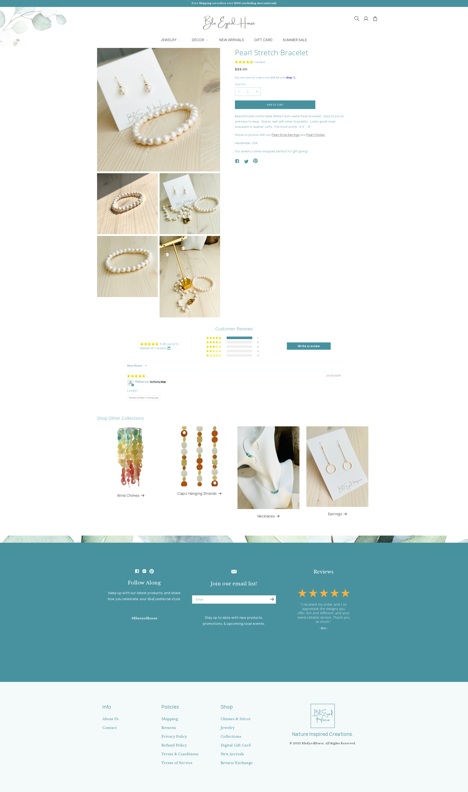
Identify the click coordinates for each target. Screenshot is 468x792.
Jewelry (228, 727)
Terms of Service (177, 763)
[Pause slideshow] (345, 652)
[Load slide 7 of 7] (330, 651)
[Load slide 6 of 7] (326, 651)
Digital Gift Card (236, 745)
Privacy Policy (174, 736)
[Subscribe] (272, 599)
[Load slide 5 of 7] (322, 651)
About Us (110, 719)
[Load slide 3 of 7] (315, 651)
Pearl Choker (315, 135)
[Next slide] (336, 652)
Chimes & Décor (236, 719)
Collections (231, 736)
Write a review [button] (309, 346)
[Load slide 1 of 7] (308, 651)
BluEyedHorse (313, 743)
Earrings (335, 514)
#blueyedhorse (144, 618)
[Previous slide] (302, 652)
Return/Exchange (237, 763)
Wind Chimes (128, 495)
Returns (168, 727)
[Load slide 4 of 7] (319, 651)
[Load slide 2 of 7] (312, 651)
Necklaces (266, 516)
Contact (109, 727)
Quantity (240, 84)
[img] (136, 376)
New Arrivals (232, 754)
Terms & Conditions (179, 754)
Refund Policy (174, 745)
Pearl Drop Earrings (286, 135)
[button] (356, 18)
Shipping (169, 719)
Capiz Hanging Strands (197, 493)
